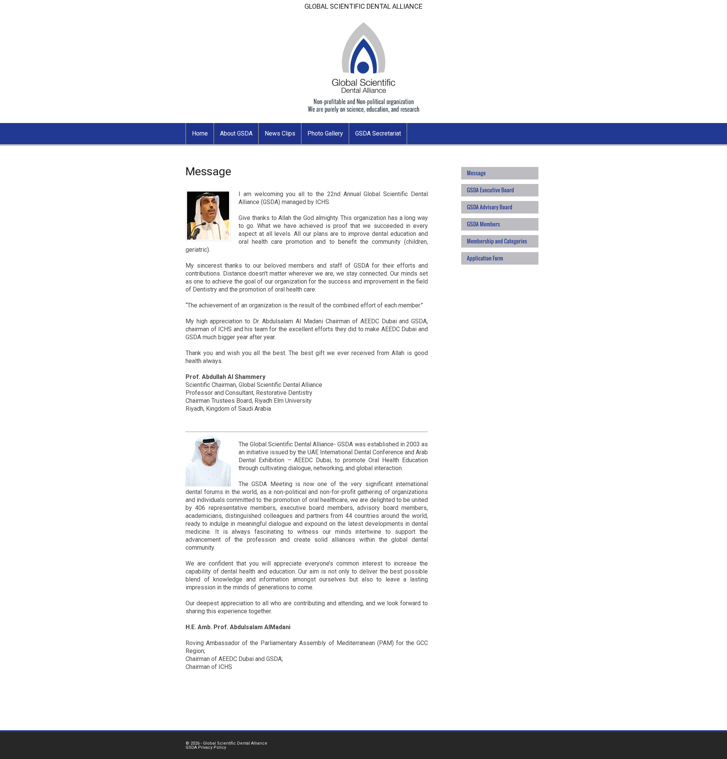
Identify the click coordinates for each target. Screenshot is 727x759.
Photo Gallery (325, 133)
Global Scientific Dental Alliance (235, 743)
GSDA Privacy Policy (206, 747)
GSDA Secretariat (378, 133)
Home (200, 133)
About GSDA (236, 133)
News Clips (280, 133)
